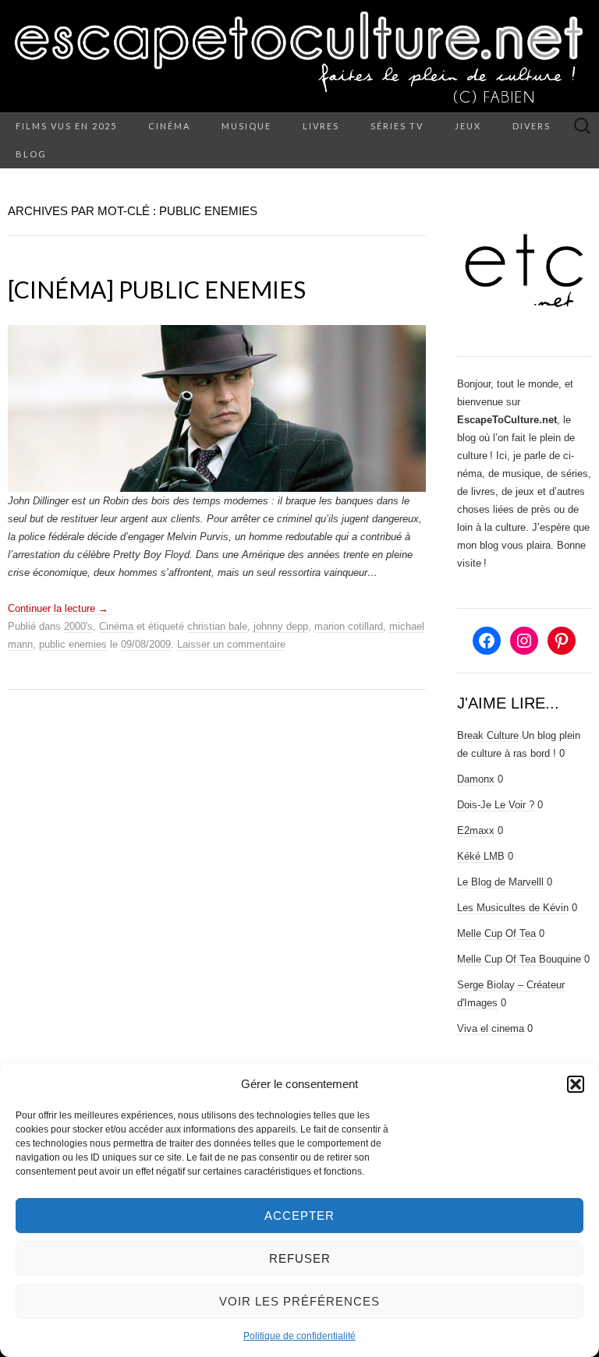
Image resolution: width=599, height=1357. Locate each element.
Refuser (300, 1258)
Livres (321, 126)
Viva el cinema (490, 1028)
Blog (31, 154)
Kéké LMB (481, 856)
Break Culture (488, 735)
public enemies (73, 644)
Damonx (475, 779)
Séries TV (397, 126)
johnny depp (280, 626)
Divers (531, 126)
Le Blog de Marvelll (500, 882)
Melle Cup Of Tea (496, 933)
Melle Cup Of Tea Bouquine (519, 959)
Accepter (299, 1215)
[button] (575, 1084)
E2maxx (475, 830)
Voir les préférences (299, 1301)
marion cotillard (348, 626)
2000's (78, 626)
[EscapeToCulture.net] (299, 56)
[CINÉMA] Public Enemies (157, 289)
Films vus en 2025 (66, 126)
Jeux (468, 126)
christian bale (217, 626)
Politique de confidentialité (299, 1335)
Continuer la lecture (58, 608)
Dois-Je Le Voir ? (495, 805)
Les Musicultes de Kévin (513, 908)
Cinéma (169, 126)
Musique (246, 126)
